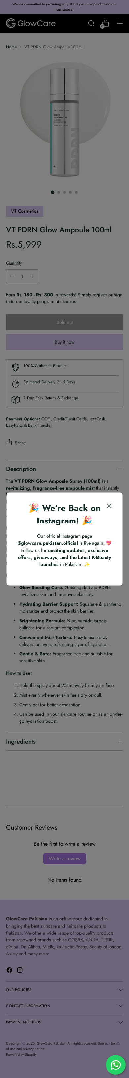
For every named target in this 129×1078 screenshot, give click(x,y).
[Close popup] (109, 506)
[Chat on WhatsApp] (116, 1065)
